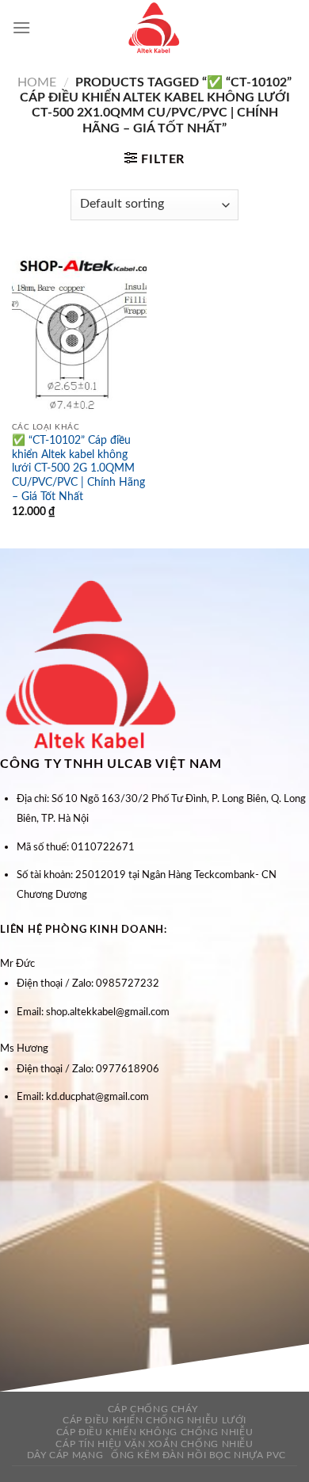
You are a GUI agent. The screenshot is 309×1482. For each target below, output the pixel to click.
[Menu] (21, 27)
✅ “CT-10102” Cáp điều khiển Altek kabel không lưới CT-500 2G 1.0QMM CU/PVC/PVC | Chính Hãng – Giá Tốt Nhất (78, 468)
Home (36, 82)
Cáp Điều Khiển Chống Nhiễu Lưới (154, 1420)
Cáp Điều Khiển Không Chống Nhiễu (155, 1432)
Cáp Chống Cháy (153, 1409)
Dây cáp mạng (65, 1455)
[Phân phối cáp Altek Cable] (154, 27)
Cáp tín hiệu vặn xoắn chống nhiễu (154, 1444)
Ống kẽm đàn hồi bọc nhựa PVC (198, 1455)
